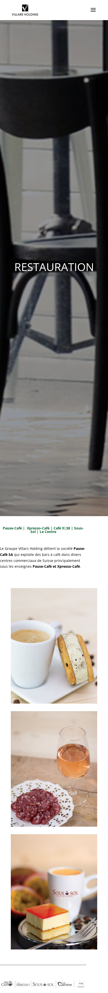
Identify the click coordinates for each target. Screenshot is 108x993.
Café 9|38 (61, 528)
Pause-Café (12, 528)
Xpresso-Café (38, 528)
